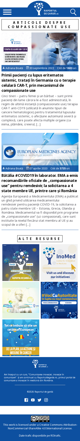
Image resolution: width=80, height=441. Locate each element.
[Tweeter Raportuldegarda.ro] (40, 401)
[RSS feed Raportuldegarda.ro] (27, 409)
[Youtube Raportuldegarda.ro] (33, 401)
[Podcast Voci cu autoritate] (59, 300)
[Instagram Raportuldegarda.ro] (47, 401)
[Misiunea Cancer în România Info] (20, 338)
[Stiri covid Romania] (20, 263)
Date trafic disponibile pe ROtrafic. (40, 435)
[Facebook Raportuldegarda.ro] (27, 401)
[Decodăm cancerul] (59, 263)
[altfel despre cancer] (20, 300)
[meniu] (7, 12)
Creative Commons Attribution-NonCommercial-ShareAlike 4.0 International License (42, 426)
